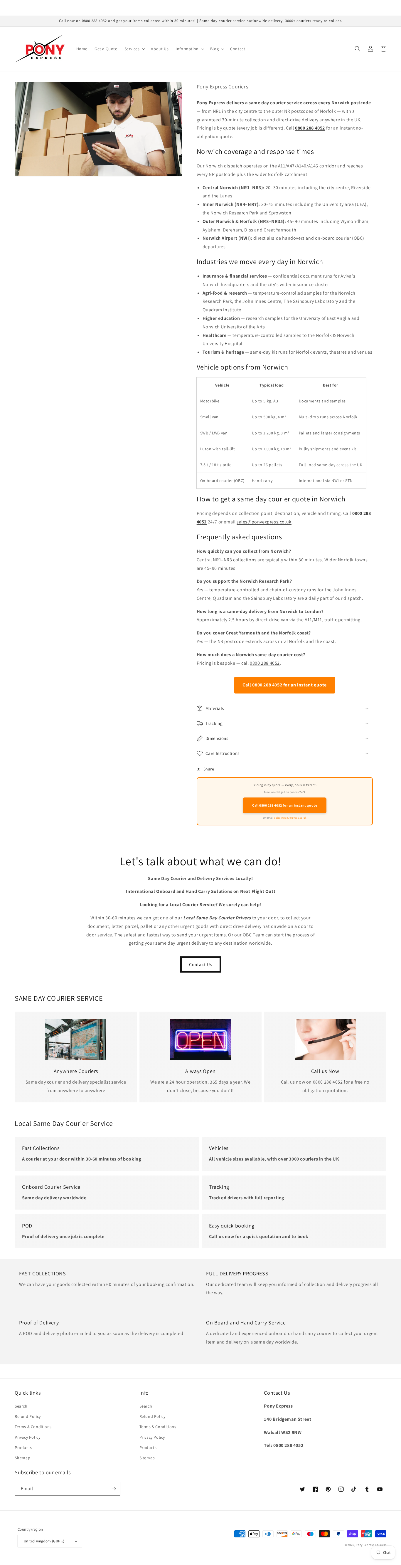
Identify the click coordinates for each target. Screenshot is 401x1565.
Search (21, 1406)
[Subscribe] (113, 1489)
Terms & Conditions (33, 1426)
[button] (134, 49)
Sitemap (22, 1457)
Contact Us (200, 964)
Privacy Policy (27, 1437)
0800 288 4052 (265, 663)
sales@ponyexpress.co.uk (264, 522)
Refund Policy (28, 1416)
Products (23, 1447)
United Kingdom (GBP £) (44, 1541)
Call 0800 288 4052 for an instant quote (284, 685)
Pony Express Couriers (371, 1545)
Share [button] (208, 769)
